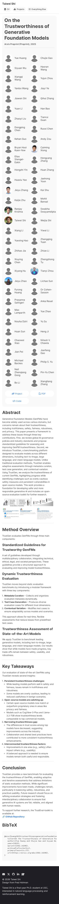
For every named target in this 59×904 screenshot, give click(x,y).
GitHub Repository (15, 816)
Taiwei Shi (8, 3)
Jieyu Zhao (21, 281)
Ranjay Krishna (19, 210)
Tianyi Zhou (47, 270)
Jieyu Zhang (21, 190)
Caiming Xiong (45, 149)
